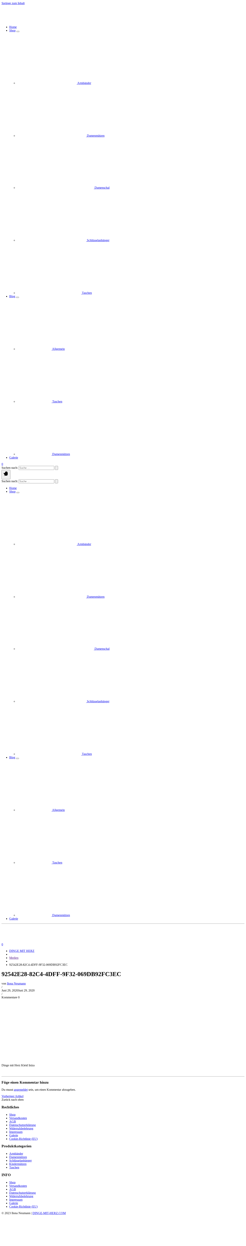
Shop (12, 30)
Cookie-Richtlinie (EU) (23, 1138)
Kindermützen (18, 1164)
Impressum (15, 1132)
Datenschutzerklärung (22, 1125)
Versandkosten (18, 1118)
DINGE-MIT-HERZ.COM (49, 1213)
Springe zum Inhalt (13, 3)
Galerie (13, 457)
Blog (12, 296)
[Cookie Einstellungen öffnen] (30, 1242)
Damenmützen (18, 1157)
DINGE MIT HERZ (21, 950)
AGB (12, 1121)
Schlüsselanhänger (20, 1160)
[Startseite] (50, 20)
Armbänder (16, 1153)
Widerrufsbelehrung (21, 1128)
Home (13, 27)
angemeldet (21, 1089)
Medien (13, 957)
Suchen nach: (10, 467)
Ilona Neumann (16, 983)
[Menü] (6, 474)
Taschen (14, 1167)
